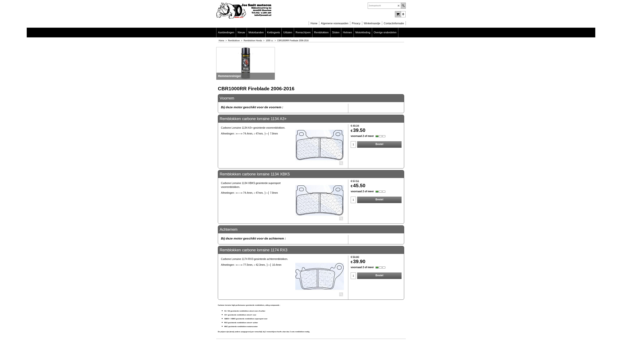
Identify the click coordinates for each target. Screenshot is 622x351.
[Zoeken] (403, 6)
